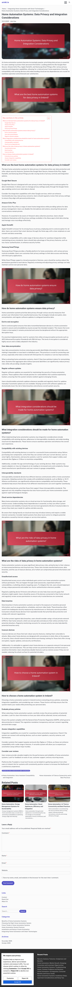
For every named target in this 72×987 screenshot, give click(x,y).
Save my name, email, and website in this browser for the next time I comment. (31, 878)
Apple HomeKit (9, 126)
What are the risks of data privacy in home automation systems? (21, 146)
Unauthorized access (10, 148)
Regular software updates (12, 136)
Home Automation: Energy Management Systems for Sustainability (11, 806)
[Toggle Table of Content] (48, 118)
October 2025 (6, 943)
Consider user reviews (10, 160)
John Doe (13, 21)
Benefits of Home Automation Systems (14, 921)
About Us (5, 901)
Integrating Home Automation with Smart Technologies (15, 770)
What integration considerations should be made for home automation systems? (26, 138)
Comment (6, 833)
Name (4, 856)
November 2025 (7, 941)
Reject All (25, 978)
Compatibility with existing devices (14, 140)
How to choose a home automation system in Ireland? (18, 154)
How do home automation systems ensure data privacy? (19, 130)
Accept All (17, 982)
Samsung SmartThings (11, 128)
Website (5, 870)
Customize (10, 978)
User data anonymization (11, 134)
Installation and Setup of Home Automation (16, 929)
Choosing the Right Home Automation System (16, 923)
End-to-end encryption (11, 132)
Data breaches (8, 150)
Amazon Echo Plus (9, 124)
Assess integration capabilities (13, 158)
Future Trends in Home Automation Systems (16, 925)
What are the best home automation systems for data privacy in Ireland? (24, 120)
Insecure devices (9, 152)
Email (4, 863)
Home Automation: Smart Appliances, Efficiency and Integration (34, 806)
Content (4, 897)
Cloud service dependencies (12, 144)
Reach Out (5, 899)
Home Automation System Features (13, 927)
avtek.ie (5, 2)
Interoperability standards (12, 142)
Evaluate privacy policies (11, 156)
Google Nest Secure (10, 122)
